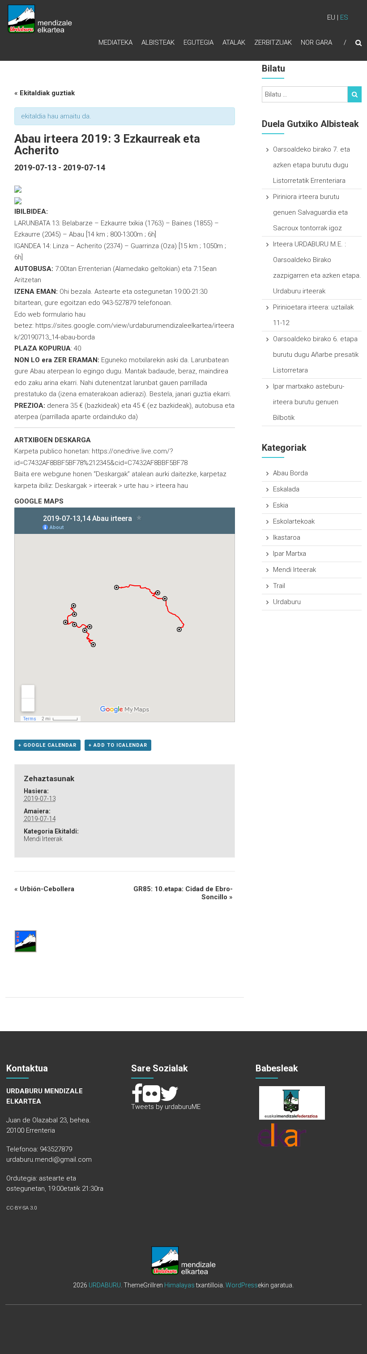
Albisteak (158, 42)
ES (344, 17)
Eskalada (286, 489)
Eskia (280, 505)
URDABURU (105, 1285)
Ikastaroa (286, 537)
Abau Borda (290, 473)
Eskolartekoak (294, 521)
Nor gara (316, 42)
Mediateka (115, 42)
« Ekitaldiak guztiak (44, 93)
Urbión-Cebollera (44, 889)
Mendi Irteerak (43, 838)
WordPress (242, 1285)
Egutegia (198, 42)
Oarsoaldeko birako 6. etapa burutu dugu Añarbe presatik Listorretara (315, 354)
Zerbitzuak (273, 42)
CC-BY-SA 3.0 (21, 1208)
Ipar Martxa (289, 554)
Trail (279, 586)
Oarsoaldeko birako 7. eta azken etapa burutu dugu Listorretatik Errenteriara (311, 165)
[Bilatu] (355, 94)
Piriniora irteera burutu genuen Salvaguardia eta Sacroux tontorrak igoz (310, 212)
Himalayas (179, 1285)
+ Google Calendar (47, 745)
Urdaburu (287, 602)
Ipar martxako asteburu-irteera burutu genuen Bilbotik (308, 402)
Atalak (233, 42)
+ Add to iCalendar (118, 745)
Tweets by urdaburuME (166, 1107)
